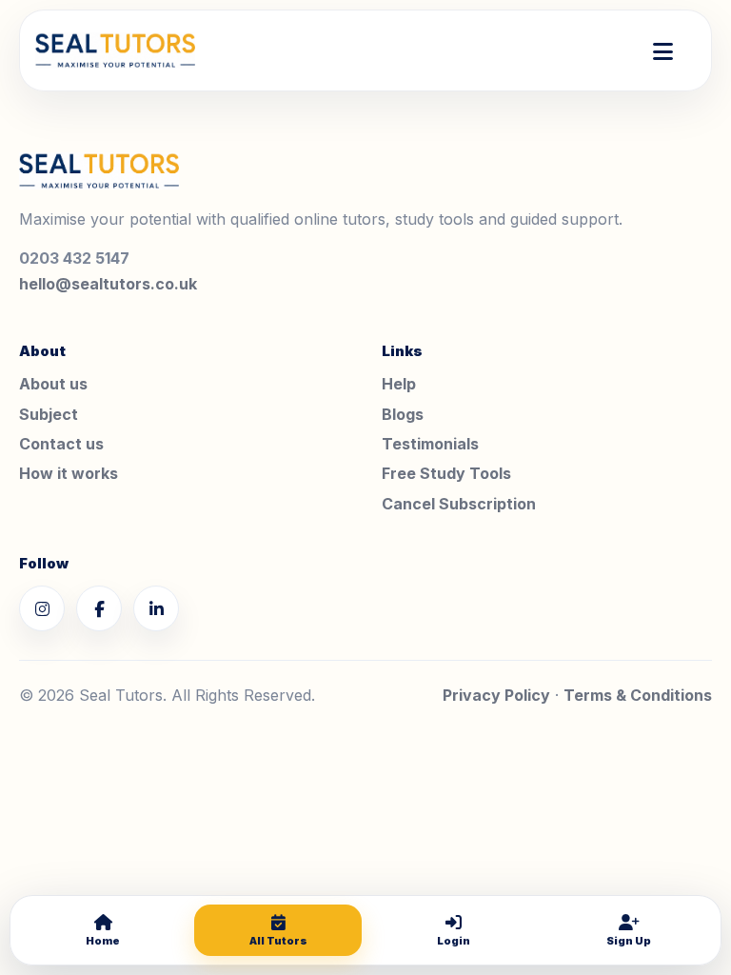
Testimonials (430, 443)
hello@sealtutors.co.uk (108, 283)
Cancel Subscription (459, 503)
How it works (68, 473)
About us (53, 383)
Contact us (61, 443)
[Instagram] (42, 608)
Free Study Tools (446, 473)
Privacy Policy (496, 695)
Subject (48, 414)
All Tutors (278, 940)
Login (453, 940)
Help (399, 383)
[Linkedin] (156, 608)
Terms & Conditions (637, 695)
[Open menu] (663, 50)
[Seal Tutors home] (115, 51)
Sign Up (628, 940)
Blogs (403, 414)
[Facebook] (99, 608)
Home (103, 940)
